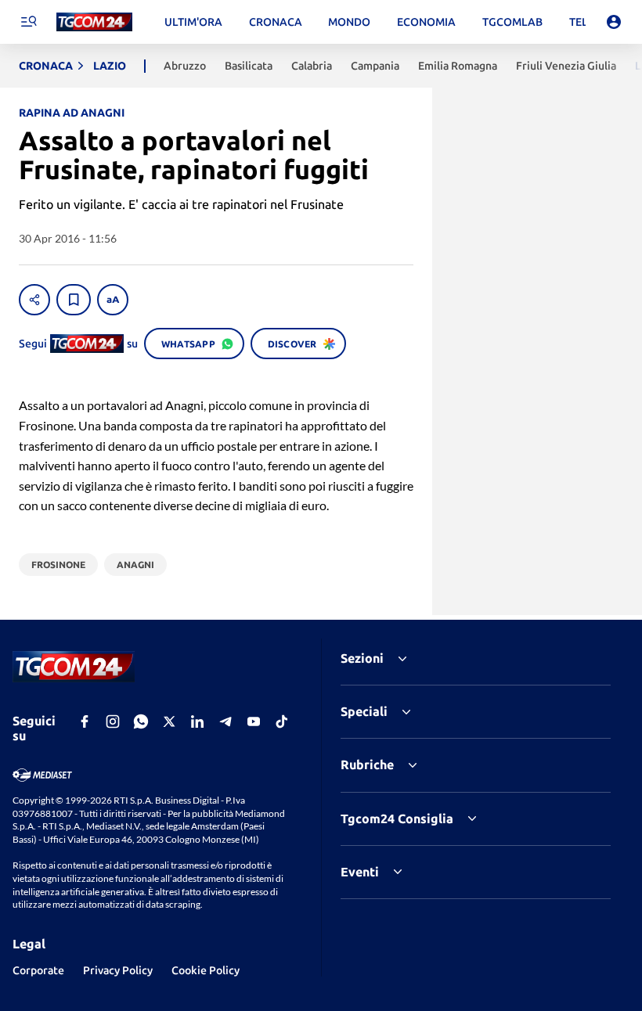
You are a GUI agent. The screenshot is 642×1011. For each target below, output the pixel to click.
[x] (169, 721)
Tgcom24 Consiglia (397, 818)
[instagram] (113, 721)
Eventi (360, 872)
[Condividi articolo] (34, 299)
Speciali (364, 711)
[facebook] (84, 721)
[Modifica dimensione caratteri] (112, 299)
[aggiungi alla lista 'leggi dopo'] (73, 299)
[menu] (28, 22)
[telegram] (225, 721)
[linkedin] (197, 721)
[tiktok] (282, 721)
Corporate (38, 970)
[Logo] (94, 22)
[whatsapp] (141, 721)
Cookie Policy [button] (205, 970)
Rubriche (367, 764)
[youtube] (253, 721)
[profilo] (614, 22)
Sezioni (362, 658)
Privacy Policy (118, 970)
